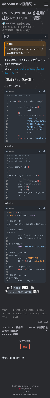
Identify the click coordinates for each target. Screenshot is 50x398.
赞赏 (25, 346)
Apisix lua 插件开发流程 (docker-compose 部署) (12, 331)
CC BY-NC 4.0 (34, 386)
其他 (28, 23)
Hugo (20, 394)
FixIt (24, 394)
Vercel (35, 394)
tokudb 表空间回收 (38, 327)
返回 (40, 322)
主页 (46, 322)
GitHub (30, 394)
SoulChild (10, 23)
